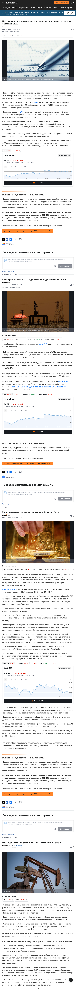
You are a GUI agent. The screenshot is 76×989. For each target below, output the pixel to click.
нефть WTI (42, 344)
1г (18, 166)
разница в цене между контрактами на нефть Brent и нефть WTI (39, 387)
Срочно (32, 8)
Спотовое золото (10, 589)
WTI (21, 112)
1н (8, 166)
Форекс (39, 8)
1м (11, 166)
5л (21, 166)
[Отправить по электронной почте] (20, 239)
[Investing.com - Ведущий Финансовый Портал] (11, 3)
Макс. (25, 166)
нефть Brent (63, 381)
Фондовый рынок (66, 8)
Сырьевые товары (51, 8)
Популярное (23, 8)
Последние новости (9, 8)
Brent (36, 102)
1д (5, 166)
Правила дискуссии (8, 271)
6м (15, 166)
